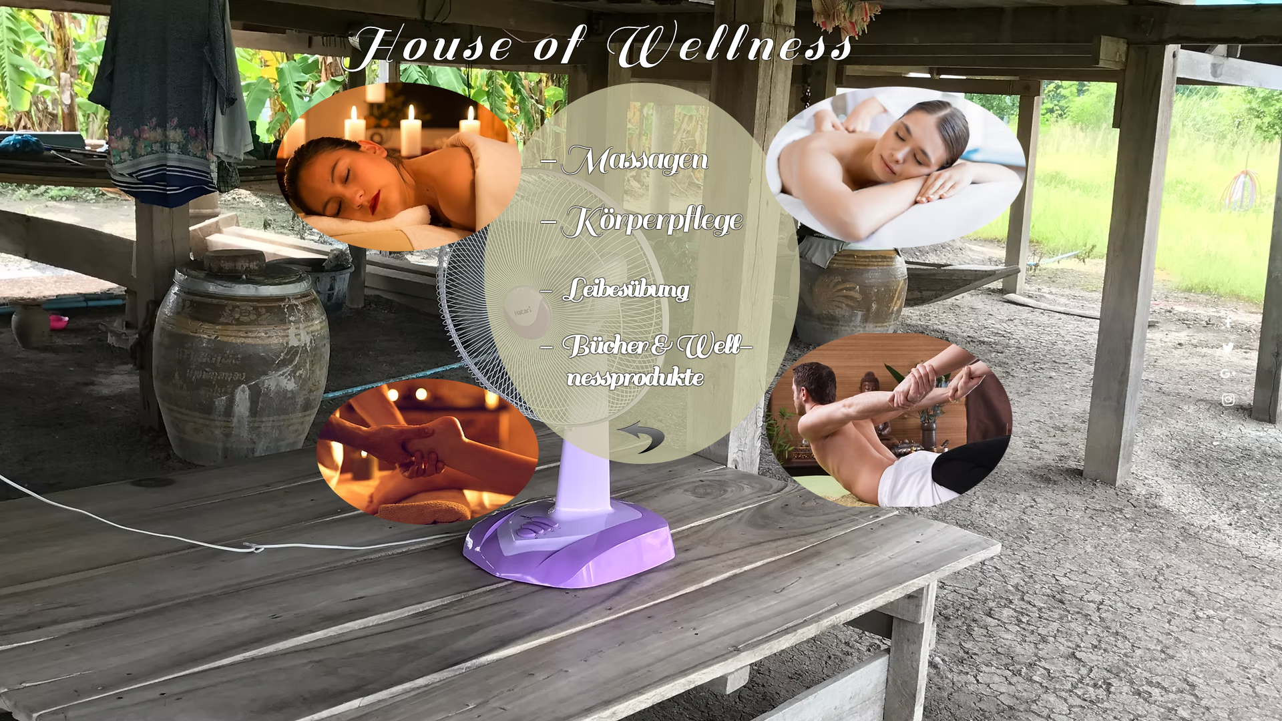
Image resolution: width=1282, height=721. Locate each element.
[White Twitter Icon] (1228, 347)
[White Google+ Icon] (1228, 373)
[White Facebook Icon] (1228, 321)
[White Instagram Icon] (1228, 399)
